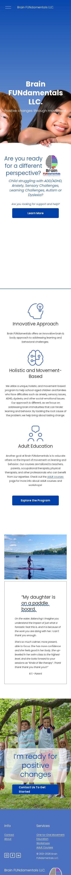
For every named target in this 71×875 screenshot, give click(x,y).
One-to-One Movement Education (50, 837)
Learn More (36, 213)
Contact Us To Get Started (32, 789)
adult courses (55, 476)
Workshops (43, 843)
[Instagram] (6, 855)
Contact (9, 834)
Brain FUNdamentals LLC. (35, 7)
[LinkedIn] (18, 855)
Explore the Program (35, 500)
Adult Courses (44, 847)
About (7, 839)
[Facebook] (12, 855)
